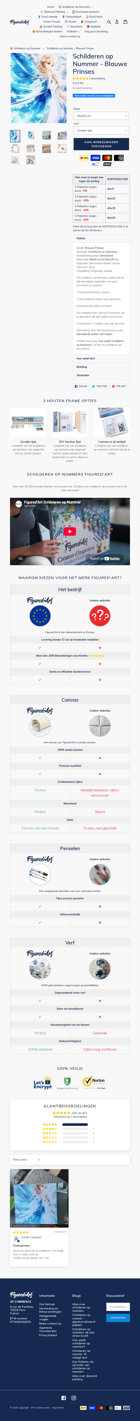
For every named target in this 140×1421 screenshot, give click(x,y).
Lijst (76, 123)
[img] (21, 1232)
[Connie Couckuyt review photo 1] (39, 1198)
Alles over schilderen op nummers (81, 1307)
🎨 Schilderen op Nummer (25, 48)
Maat (77, 109)
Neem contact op (50, 1323)
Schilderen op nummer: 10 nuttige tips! (81, 1354)
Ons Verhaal (47, 1304)
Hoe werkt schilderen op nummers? (81, 1343)
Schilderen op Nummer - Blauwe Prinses (70, 48)
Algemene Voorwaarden (48, 1329)
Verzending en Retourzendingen (50, 1310)
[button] (81, 78)
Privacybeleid (48, 1335)
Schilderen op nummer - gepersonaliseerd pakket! (83, 1319)
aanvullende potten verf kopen (94, 334)
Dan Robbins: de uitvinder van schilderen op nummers (83, 1366)
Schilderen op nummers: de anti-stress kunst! (83, 1332)
